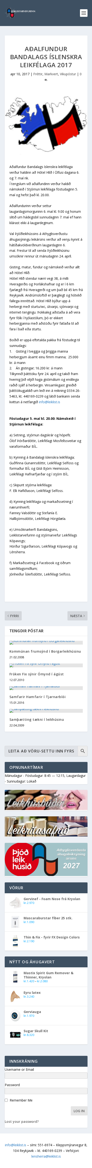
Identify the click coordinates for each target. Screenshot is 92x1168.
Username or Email (19, 1069)
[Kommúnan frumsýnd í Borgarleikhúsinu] (46, 643)
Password (12, 1085)
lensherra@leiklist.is (46, 1156)
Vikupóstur (68, 74)
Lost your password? (22, 1121)
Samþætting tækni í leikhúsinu (36, 719)
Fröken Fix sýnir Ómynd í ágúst (36, 674)
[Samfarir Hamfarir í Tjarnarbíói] (46, 688)
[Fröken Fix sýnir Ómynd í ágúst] (46, 665)
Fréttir (37, 74)
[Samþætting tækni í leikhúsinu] (46, 711)
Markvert (51, 74)
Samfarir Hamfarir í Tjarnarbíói (37, 697)
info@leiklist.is (49, 402)
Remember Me (21, 1100)
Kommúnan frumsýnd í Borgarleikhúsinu (45, 651)
